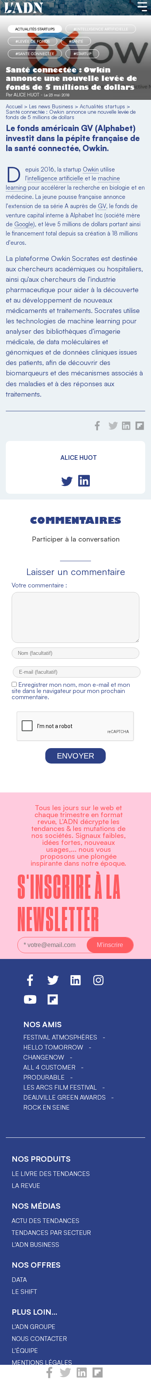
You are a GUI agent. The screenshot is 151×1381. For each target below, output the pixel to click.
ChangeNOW (43, 1057)
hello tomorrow (53, 1047)
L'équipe (25, 1350)
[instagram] (98, 983)
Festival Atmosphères (60, 1037)
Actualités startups (35, 29)
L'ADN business (35, 1244)
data (19, 1279)
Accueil (14, 106)
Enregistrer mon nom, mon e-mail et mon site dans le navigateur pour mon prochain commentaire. (71, 691)
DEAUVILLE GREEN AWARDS (64, 1097)
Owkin (91, 169)
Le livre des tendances (51, 1173)
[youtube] (30, 1003)
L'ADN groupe (33, 1327)
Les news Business (51, 106)
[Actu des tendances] (24, 8)
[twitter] (65, 1376)
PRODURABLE (44, 1077)
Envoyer (75, 756)
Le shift (24, 1291)
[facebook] (49, 1376)
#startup (82, 53)
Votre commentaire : (39, 585)
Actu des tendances (45, 1221)
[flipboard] (98, 1376)
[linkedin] (82, 1376)
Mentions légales (42, 1362)
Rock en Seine (46, 1107)
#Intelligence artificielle (101, 29)
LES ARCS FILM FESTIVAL (60, 1087)
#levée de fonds (32, 41)
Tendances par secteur (51, 1232)
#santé (76, 41)
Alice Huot (26, 95)
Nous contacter (39, 1338)
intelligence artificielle (55, 178)
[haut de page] (137, 1371)
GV (102, 206)
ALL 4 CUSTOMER (49, 1067)
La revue (26, 1185)
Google (23, 224)
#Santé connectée (34, 53)
